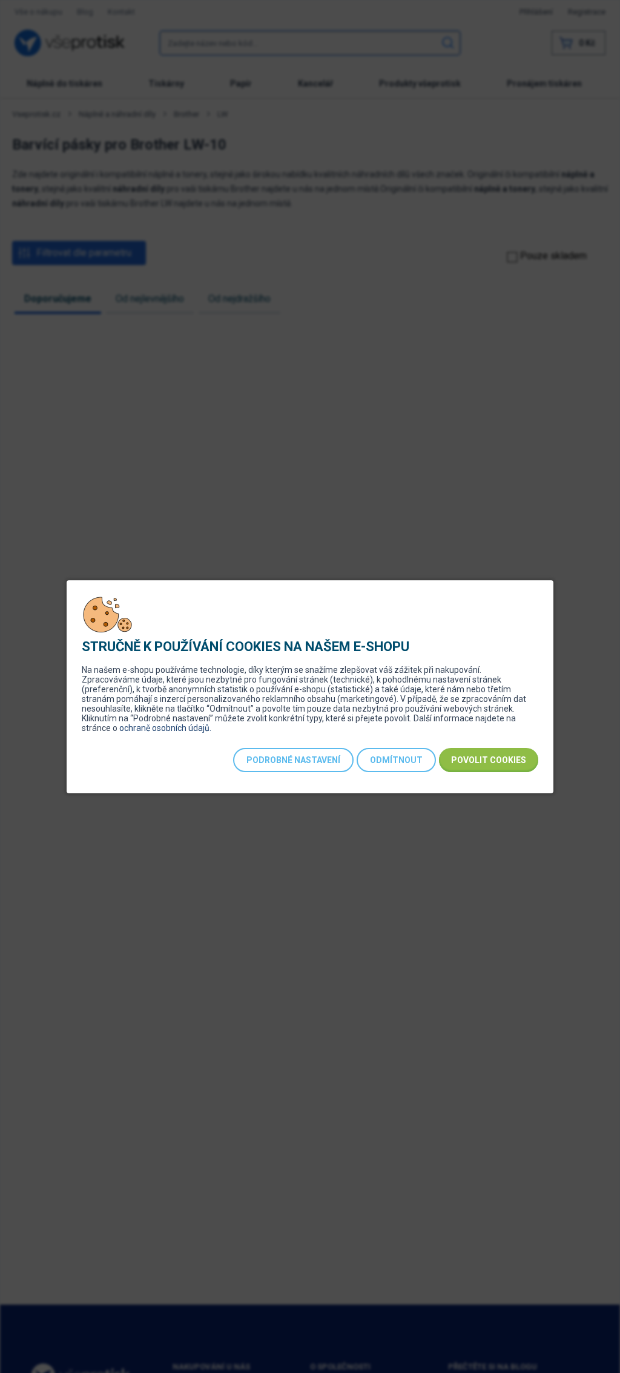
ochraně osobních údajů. (165, 728)
